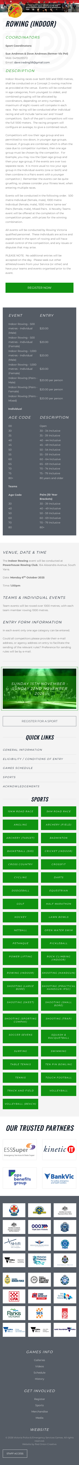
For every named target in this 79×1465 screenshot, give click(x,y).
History (39, 1379)
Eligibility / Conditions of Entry (33, 759)
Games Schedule (18, 768)
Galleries (39, 1360)
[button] (69, 10)
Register (39, 1399)
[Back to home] (15, 10)
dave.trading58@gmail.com (32, 62)
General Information (22, 749)
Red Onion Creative (45, 1444)
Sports (9, 777)
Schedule (39, 1372)
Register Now (39, 287)
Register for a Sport (40, 721)
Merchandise (39, 1411)
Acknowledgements (21, 786)
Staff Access (15, 1453)
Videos (39, 1366)
